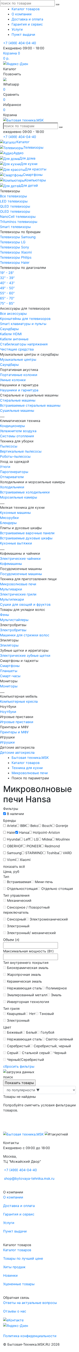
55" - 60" (7, 293)
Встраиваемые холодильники (25, 492)
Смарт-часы (10, 676)
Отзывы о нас (14, 1311)
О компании (22, 14)
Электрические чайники (20, 558)
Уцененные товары (19, 1284)
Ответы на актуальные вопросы (30, 1303)
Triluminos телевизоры (18, 221)
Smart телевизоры (15, 227)
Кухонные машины (15, 512)
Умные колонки (13, 380)
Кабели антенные (14, 339)
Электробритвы (13, 630)
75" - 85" (7, 303)
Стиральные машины (17, 400)
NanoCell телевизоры (18, 216)
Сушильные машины (17, 410)
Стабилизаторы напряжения (24, 344)
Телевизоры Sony (14, 247)
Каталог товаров (26, 9)
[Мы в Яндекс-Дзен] (15, 63)
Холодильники (12, 487)
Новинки (10, 1275)
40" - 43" (7, 283)
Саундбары (9, 329)
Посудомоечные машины (21, 574)
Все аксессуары (13, 313)
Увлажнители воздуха (18, 431)
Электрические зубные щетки (25, 655)
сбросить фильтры (18, 1066)
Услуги (17, 29)
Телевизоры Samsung (18, 237)
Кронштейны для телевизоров (25, 318)
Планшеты (8, 671)
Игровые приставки (16, 722)
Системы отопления (17, 436)
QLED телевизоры (15, 206)
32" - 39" (7, 278)
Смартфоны (10, 666)
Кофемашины (11, 563)
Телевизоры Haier (14, 262)
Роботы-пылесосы (15, 456)
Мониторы (8, 686)
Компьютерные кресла (19, 701)
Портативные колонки (18, 375)
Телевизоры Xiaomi (16, 252)
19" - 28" (7, 273)
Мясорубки (9, 518)
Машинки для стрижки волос (24, 635)
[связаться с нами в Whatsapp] (5, 79)
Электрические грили (18, 594)
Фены (4, 615)
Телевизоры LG (12, 242)
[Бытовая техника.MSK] (23, 1134)
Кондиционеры (12, 426)
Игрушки (7, 742)
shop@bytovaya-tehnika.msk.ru (29, 1178)
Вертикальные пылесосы (21, 451)
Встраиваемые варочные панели (27, 533)
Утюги (5, 466)
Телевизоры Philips (15, 257)
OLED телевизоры (15, 211)
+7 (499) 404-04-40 (19, 43)
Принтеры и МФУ (14, 732)
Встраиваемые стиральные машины (30, 405)
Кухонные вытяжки (16, 543)
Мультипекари (12, 599)
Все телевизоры (13, 196)
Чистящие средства (17, 349)
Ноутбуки (8, 711)
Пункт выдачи (23, 34)
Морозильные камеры (18, 497)
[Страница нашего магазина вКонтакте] (13, 1320)
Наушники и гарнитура (19, 390)
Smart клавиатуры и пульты (23, 324)
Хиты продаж (14, 1267)
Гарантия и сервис (27, 24)
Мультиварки (11, 589)
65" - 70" (7, 298)
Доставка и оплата (27, 19)
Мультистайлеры (14, 620)
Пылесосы (8, 446)
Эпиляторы (9, 645)
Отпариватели (12, 477)
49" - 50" (7, 288)
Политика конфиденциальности (29, 1336)
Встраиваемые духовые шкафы (26, 538)
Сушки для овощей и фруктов (25, 604)
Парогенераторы (14, 472)
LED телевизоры (14, 201)
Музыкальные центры (18, 359)
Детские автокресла (17, 752)
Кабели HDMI (11, 334)
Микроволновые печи (18, 584)
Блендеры (8, 523)
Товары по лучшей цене (23, 1258)
